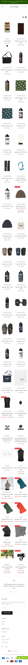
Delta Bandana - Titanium (21, 542)
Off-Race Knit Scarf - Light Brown (21, 42)
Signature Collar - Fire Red (21, 519)
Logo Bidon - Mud (7, 98)
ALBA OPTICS (7, 465)
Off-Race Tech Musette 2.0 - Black (7, 70)
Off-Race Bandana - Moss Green (21, 98)
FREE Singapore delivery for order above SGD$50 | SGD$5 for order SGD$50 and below (14, 586)
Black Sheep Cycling (7, 492)
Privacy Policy (5, 642)
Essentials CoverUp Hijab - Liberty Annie (7, 495)
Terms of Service (5, 639)
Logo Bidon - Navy (21, 341)
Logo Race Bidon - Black (7, 287)
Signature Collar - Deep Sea (20, 494)
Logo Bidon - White (20, 364)
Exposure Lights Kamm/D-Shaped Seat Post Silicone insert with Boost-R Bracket (21, 439)
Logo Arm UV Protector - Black (7, 179)
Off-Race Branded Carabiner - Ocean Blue (20, 179)
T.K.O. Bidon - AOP (20, 126)
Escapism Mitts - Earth (7, 264)
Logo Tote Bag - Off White (21, 236)
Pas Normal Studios (21, 39)
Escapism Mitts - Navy (21, 264)
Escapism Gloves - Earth (7, 341)
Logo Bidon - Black (7, 364)
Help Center (4, 632)
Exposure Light (21, 411)
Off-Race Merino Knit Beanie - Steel (7, 237)
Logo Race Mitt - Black (21, 315)
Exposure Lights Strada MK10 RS (21, 568)
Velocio (20, 492)
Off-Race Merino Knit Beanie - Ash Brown (21, 207)
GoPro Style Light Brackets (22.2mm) (21, 414)
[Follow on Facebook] (2, 646)
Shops (3, 624)
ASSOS (21, 465)
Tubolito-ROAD (7, 41)
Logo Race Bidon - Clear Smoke (20, 288)
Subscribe (7, 613)
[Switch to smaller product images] (25, 17)
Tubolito (7, 39)
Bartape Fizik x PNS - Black (21, 152)
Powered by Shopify (20, 654)
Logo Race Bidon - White (7, 206)
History (3, 621)
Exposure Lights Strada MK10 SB (7, 568)
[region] (14, 584)
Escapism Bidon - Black (7, 315)
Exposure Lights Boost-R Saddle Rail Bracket (7, 439)
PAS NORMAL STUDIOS (21, 123)
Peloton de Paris (7, 411)
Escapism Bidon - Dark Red (21, 70)
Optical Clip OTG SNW (7, 468)
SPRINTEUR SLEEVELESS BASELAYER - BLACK (7, 414)
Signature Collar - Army (7, 519)
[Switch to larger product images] (23, 17)
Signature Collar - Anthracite (7, 543)
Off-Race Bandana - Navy (7, 126)
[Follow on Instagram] (6, 646)
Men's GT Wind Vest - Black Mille (20, 468)
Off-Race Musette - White (20, 390)
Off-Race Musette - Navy (7, 390)
